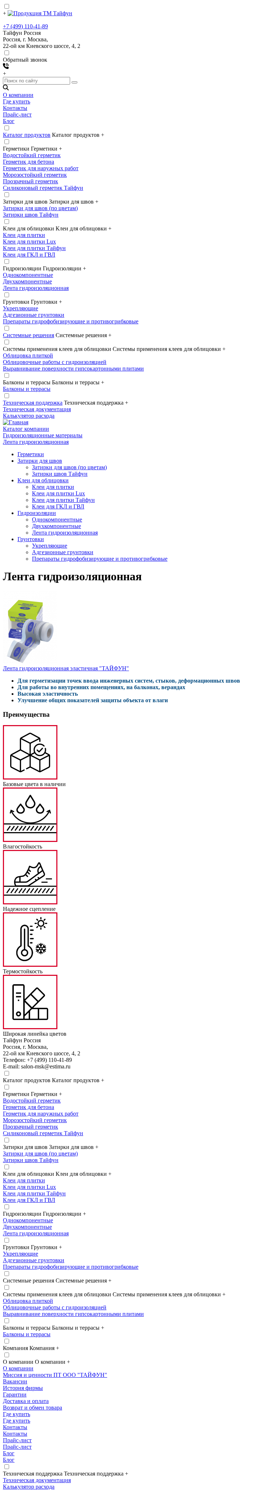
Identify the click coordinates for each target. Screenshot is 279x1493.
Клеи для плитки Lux (29, 241)
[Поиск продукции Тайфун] (6, 88)
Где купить (16, 101)
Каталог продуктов (26, 135)
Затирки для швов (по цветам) (40, 208)
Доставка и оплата (26, 1401)
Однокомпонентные (28, 275)
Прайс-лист (17, 114)
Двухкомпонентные (27, 281)
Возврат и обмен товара (32, 1407)
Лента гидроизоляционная (36, 288)
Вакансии (15, 1381)
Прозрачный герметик (30, 181)
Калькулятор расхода (28, 416)
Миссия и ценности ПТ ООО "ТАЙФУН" (55, 1375)
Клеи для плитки (24, 235)
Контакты (15, 108)
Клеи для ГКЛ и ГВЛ (29, 254)
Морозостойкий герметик (35, 175)
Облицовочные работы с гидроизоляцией (54, 362)
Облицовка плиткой (28, 355)
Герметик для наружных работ (40, 168)
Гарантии (15, 1394)
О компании (18, 95)
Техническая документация (37, 409)
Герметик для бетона (28, 162)
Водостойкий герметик (32, 155)
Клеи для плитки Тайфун (34, 248)
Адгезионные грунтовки (33, 315)
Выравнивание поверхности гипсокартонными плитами (73, 368)
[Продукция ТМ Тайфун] (40, 13)
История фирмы (23, 1388)
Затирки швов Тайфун (30, 215)
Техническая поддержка (32, 403)
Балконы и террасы (26, 389)
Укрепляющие (20, 308)
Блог (9, 121)
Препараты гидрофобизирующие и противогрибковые (70, 321)
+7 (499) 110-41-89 (25, 26)
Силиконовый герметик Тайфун (43, 188)
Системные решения (28, 335)
